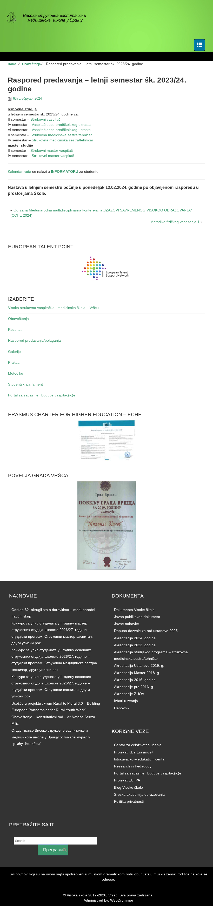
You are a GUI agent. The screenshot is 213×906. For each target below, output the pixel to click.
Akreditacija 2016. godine (135, 680)
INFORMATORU (64, 171)
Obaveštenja (31, 64)
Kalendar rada (19, 171)
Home (12, 64)
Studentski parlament (25, 384)
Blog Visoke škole (128, 787)
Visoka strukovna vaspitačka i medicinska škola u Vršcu (53, 308)
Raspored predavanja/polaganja (34, 340)
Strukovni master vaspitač (51, 150)
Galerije (14, 351)
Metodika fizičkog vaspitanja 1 (174, 222)
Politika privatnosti (129, 801)
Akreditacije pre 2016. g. (134, 687)
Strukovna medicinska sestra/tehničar (61, 135)
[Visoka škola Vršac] (49, 18)
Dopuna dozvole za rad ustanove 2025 (146, 631)
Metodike (15, 373)
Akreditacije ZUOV (129, 694)
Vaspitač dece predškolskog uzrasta (61, 124)
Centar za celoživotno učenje (138, 745)
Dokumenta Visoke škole (134, 610)
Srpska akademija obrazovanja (139, 794)
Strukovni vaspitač (45, 119)
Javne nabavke (126, 624)
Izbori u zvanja (126, 701)
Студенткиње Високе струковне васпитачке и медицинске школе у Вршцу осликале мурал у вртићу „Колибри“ (50, 736)
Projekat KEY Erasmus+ (133, 752)
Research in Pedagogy (132, 766)
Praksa (13, 362)
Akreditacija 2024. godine (135, 638)
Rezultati (15, 329)
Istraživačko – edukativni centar (140, 759)
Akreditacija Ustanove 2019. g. (139, 665)
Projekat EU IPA (127, 780)
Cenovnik (121, 708)
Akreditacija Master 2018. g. (137, 673)
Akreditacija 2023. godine (135, 645)
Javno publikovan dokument (137, 617)
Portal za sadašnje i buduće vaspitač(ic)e (41, 395)
